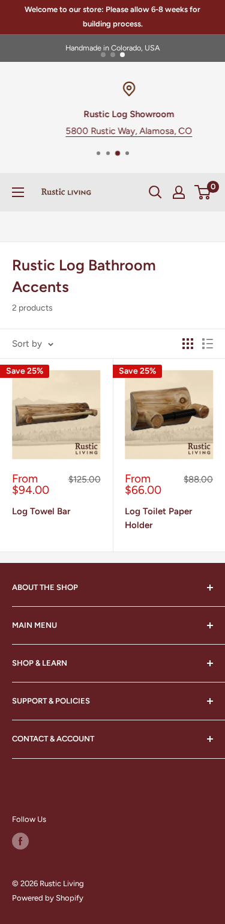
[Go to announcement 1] (103, 54)
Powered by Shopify (47, 897)
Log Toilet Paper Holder (158, 518)
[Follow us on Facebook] (20, 841)
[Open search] (155, 192)
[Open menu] (18, 192)
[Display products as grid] (187, 343)
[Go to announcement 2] (112, 54)
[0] (203, 192)
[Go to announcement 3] (122, 54)
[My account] (179, 192)
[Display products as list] (207, 343)
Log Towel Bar (41, 511)
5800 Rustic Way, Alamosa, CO (115, 131)
